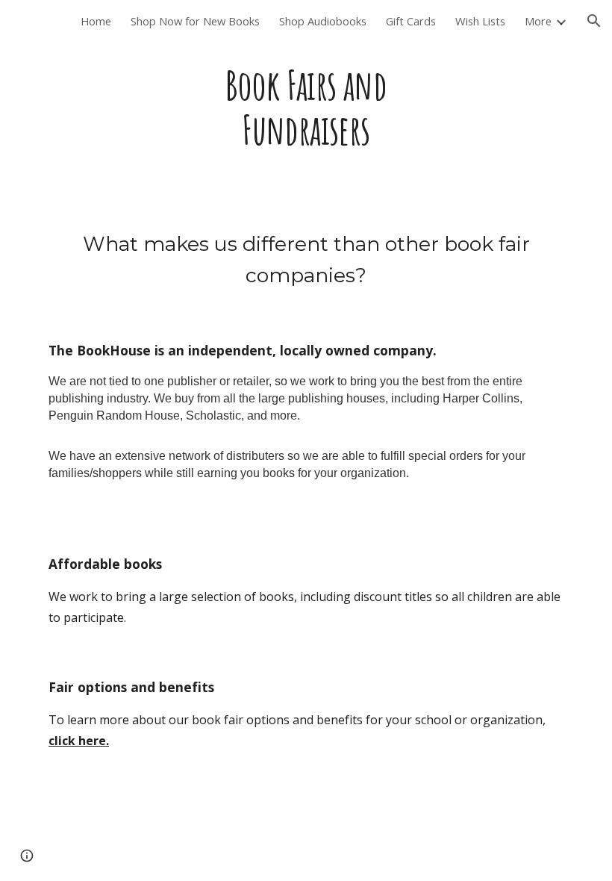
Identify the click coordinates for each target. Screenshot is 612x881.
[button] (594, 21)
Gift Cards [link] (411, 20)
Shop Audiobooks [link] (322, 20)
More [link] (538, 20)
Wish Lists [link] (480, 20)
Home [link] (96, 20)
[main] (306, 107)
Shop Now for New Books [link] (195, 20)
